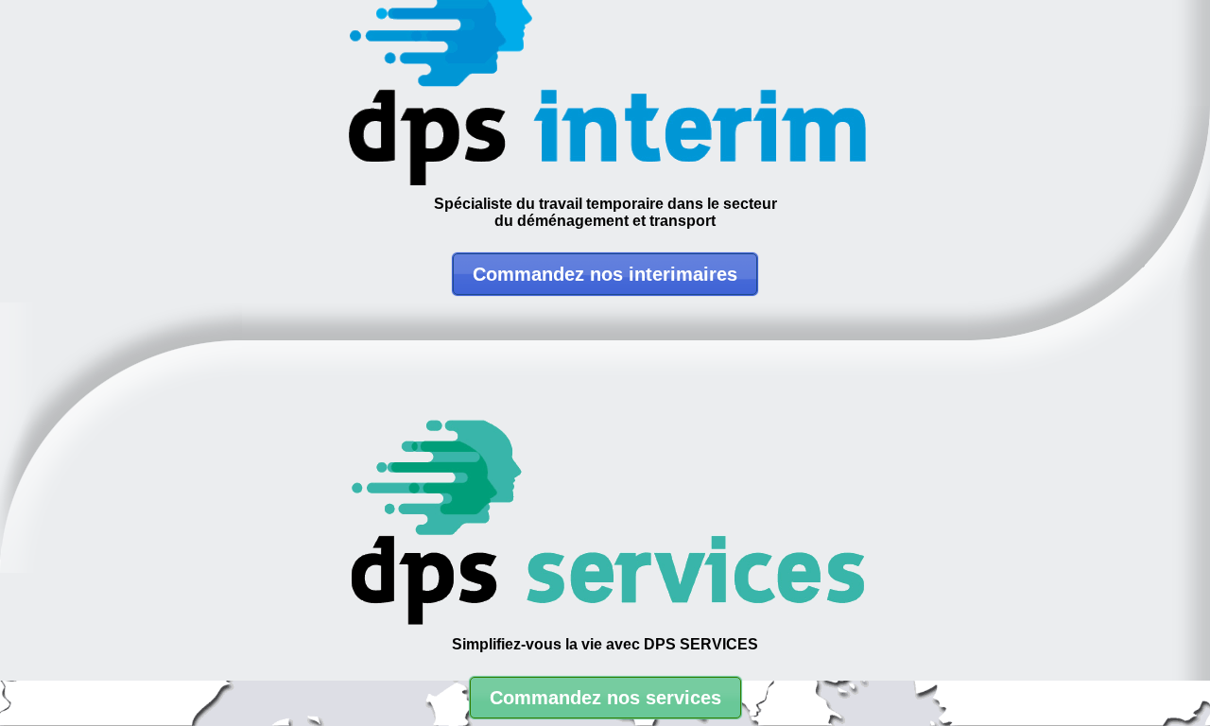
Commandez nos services (605, 697)
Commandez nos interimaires (605, 274)
